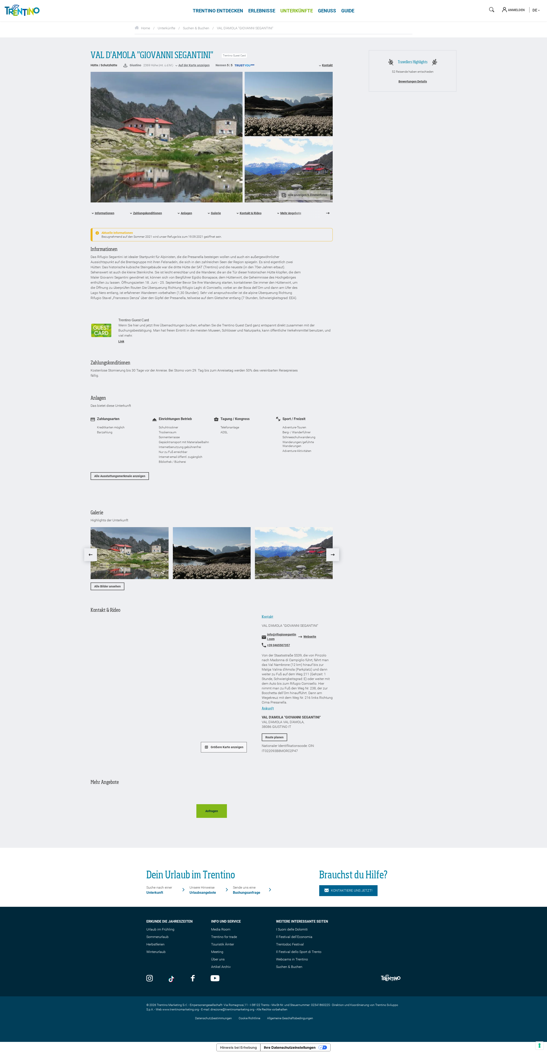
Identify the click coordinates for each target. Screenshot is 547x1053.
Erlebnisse (261, 10)
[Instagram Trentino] (149, 978)
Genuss (327, 10)
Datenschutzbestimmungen (213, 1018)
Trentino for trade (224, 937)
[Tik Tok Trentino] (172, 978)
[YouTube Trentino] (215, 978)
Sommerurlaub (157, 937)
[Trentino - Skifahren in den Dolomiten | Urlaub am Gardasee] (21, 10)
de (535, 10)
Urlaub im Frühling (160, 929)
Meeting (217, 952)
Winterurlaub (156, 952)
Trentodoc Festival (290, 944)
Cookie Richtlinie (249, 1018)
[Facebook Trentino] (193, 978)
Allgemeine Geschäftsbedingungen (290, 1018)
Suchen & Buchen (196, 28)
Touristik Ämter (222, 944)
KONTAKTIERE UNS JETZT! (351, 890)
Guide (347, 10)
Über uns (218, 959)
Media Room (220, 929)
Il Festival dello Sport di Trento (298, 952)
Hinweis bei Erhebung (238, 1047)
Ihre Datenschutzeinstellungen (290, 1047)
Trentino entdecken (218, 10)
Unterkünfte (296, 10)
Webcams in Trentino (292, 959)
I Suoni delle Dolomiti (292, 929)
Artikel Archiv (221, 967)
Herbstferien (155, 944)
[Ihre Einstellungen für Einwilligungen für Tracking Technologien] (539, 1045)
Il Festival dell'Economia (294, 937)
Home (145, 28)
